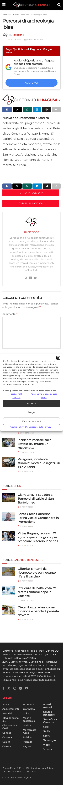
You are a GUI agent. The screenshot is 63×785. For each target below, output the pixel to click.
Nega (31, 412)
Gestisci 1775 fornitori (16, 396)
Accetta (31, 403)
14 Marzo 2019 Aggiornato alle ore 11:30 (28, 39)
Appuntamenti (10, 708)
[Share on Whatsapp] (27, 109)
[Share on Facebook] (7, 109)
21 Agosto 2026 (26, 471)
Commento (10, 313)
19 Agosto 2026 (26, 507)
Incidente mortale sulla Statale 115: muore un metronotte (34, 444)
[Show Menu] (3, 5)
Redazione (18, 34)
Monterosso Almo (29, 731)
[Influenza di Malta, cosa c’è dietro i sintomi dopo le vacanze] (8, 590)
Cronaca (7, 737)
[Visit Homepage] (31, 5)
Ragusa (27, 746)
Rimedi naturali (47, 706)
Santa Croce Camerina (50, 721)
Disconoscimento (11, 771)
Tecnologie (49, 740)
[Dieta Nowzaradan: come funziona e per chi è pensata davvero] (8, 610)
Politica (27, 737)
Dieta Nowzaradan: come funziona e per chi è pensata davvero (38, 611)
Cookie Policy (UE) (11, 768)
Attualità (7, 713)
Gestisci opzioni (31, 421)
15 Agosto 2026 (26, 526)
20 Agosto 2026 (26, 600)
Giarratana (29, 708)
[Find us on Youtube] (26, 688)
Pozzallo (27, 741)
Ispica (26, 713)
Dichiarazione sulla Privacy (38, 427)
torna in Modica (31, 203)
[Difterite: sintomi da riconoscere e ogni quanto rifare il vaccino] (8, 571)
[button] (58, 357)
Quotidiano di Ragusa (20, 777)
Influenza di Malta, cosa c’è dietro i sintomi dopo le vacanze (37, 592)
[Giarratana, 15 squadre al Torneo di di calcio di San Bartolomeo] (8, 497)
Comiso (6, 732)
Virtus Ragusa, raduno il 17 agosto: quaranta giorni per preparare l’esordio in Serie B (38, 537)
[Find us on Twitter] (8, 688)
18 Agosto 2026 (26, 619)
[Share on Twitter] (17, 109)
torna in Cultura (30, 192)
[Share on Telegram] (37, 109)
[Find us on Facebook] (3, 688)
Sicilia (46, 731)
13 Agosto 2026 (26, 545)
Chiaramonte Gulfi (9, 727)
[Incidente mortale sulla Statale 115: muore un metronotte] (8, 442)
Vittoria (47, 749)
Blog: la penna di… (10, 719)
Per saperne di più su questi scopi (44, 396)
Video (46, 744)
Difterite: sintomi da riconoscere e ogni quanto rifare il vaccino (37, 572)
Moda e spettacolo (29, 719)
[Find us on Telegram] (20, 688)
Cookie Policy (17, 427)
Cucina (6, 741)
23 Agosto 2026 (26, 433)
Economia (28, 704)
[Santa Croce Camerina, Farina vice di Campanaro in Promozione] (8, 516)
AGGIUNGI (31, 82)
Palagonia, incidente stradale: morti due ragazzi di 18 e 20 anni (39, 463)
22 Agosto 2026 (26, 452)
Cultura (14, 14)
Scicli (46, 726)
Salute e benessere (49, 713)
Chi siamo (31, 771)
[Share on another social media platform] (56, 109)
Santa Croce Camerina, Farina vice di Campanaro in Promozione (38, 517)
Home (5, 14)
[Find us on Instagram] (14, 688)
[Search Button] (59, 5)
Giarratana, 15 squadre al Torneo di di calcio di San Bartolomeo (36, 498)
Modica (27, 725)
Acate (5, 704)
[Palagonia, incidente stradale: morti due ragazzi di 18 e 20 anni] (8, 461)
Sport (46, 735)
